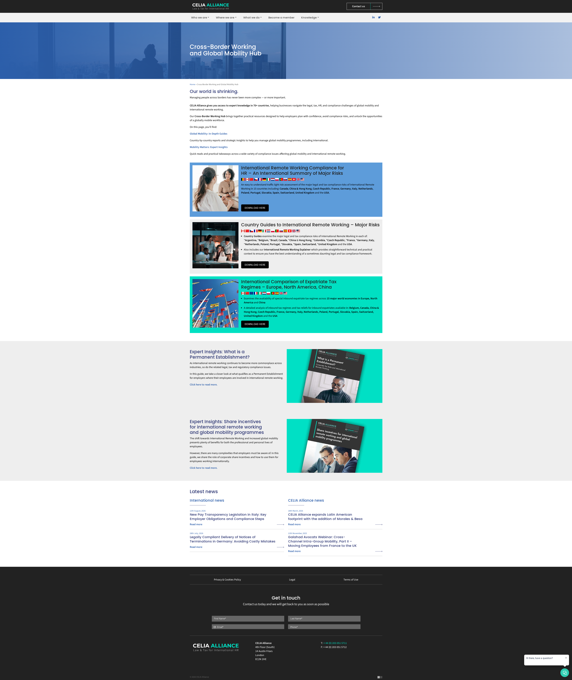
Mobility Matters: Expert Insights (209, 147)
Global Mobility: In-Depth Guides (208, 134)
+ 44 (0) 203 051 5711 (335, 643)
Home (192, 84)
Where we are (225, 17)
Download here (255, 208)
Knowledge (309, 17)
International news (207, 500)
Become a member (281, 17)
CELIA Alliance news (306, 500)
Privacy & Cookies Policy (227, 580)
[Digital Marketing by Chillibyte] (379, 677)
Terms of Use (350, 580)
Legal (292, 580)
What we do (251, 17)
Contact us (358, 6)
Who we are (199, 17)
